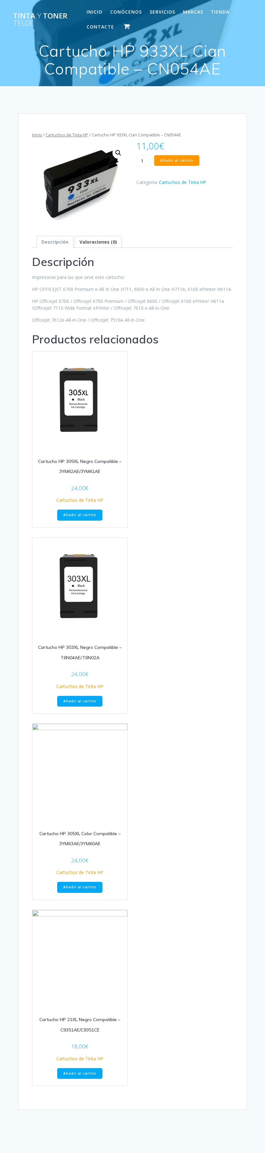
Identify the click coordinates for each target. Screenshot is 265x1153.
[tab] (55, 242)
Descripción (55, 242)
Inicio (37, 135)
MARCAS (193, 12)
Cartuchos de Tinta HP (67, 135)
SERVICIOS (162, 12)
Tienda (220, 12)
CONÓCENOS (126, 12)
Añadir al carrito (176, 160)
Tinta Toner (40, 19)
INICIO (94, 12)
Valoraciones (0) (98, 242)
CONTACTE (100, 27)
